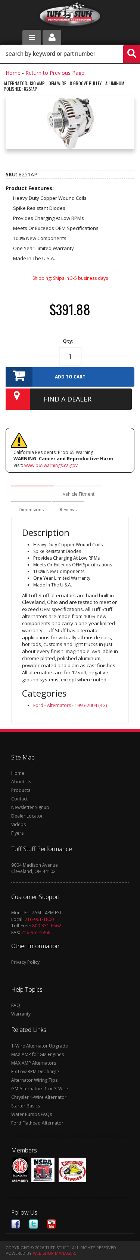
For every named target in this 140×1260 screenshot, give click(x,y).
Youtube (51, 1224)
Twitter (33, 1224)
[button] (70, 54)
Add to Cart (70, 377)
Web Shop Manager (54, 1253)
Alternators (59, 705)
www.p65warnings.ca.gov (51, 465)
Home (13, 72)
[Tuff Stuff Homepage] (70, 16)
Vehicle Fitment (78, 494)
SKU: (12, 174)
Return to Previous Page (54, 72)
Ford (38, 705)
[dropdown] (31, 37)
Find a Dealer (67, 398)
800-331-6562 (46, 925)
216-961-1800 (39, 919)
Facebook (15, 1224)
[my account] (52, 37)
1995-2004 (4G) (91, 705)
